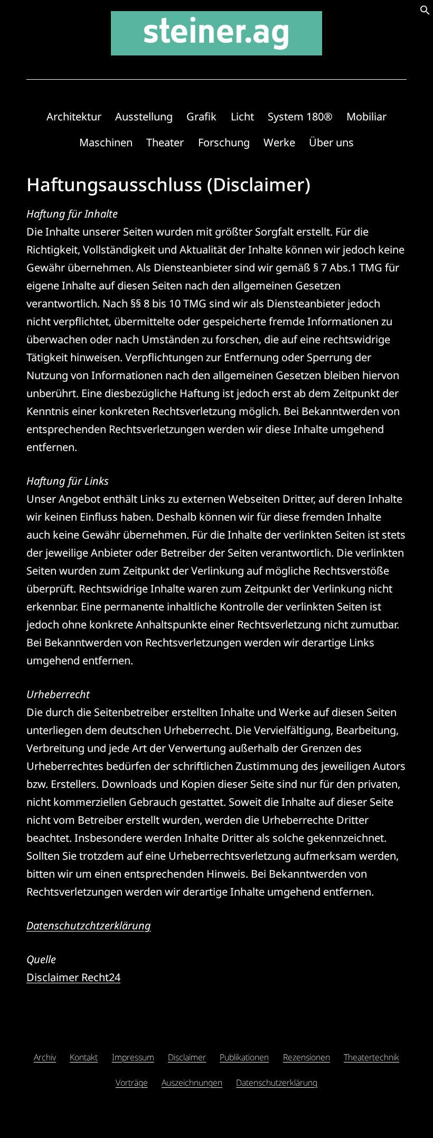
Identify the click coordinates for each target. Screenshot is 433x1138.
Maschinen (106, 142)
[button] (425, 11)
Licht (242, 116)
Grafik (201, 116)
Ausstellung (144, 116)
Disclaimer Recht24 (73, 977)
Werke (279, 142)
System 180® (300, 116)
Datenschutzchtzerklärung (88, 925)
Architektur (73, 116)
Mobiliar (366, 116)
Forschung (224, 142)
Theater (165, 142)
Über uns (331, 142)
